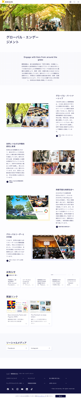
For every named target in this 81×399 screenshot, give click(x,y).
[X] (13, 389)
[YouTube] (22, 389)
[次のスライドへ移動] (73, 275)
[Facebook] (8, 389)
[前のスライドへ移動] (69, 275)
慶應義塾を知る (14, 373)
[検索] (74, 2)
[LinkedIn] (27, 389)
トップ (7, 373)
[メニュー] (78, 2)
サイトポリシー (41, 396)
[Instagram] (17, 389)
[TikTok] (32, 389)
